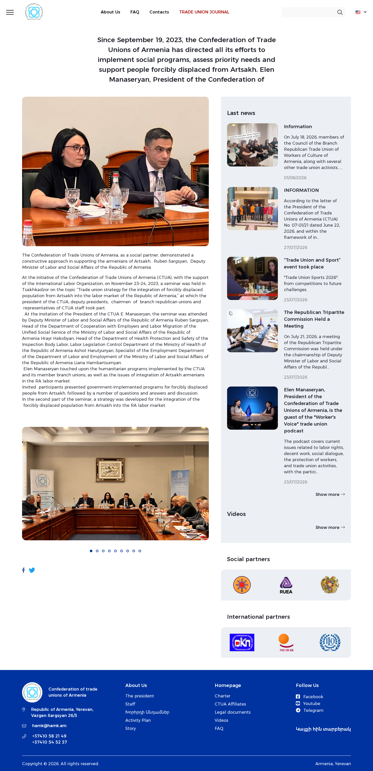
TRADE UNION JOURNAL (204, 12)
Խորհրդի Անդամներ (147, 712)
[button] (91, 551)
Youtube (311, 703)
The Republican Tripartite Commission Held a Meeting (314, 319)
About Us (110, 12)
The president (139, 696)
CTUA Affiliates (230, 704)
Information (298, 126)
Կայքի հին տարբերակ (323, 729)
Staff (130, 704)
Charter (222, 696)
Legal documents (233, 712)
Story (130, 728)
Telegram (313, 710)
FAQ (134, 12)
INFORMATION (301, 190)
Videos (221, 720)
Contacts (159, 12)
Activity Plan (138, 720)
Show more (328, 494)
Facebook (312, 696)
